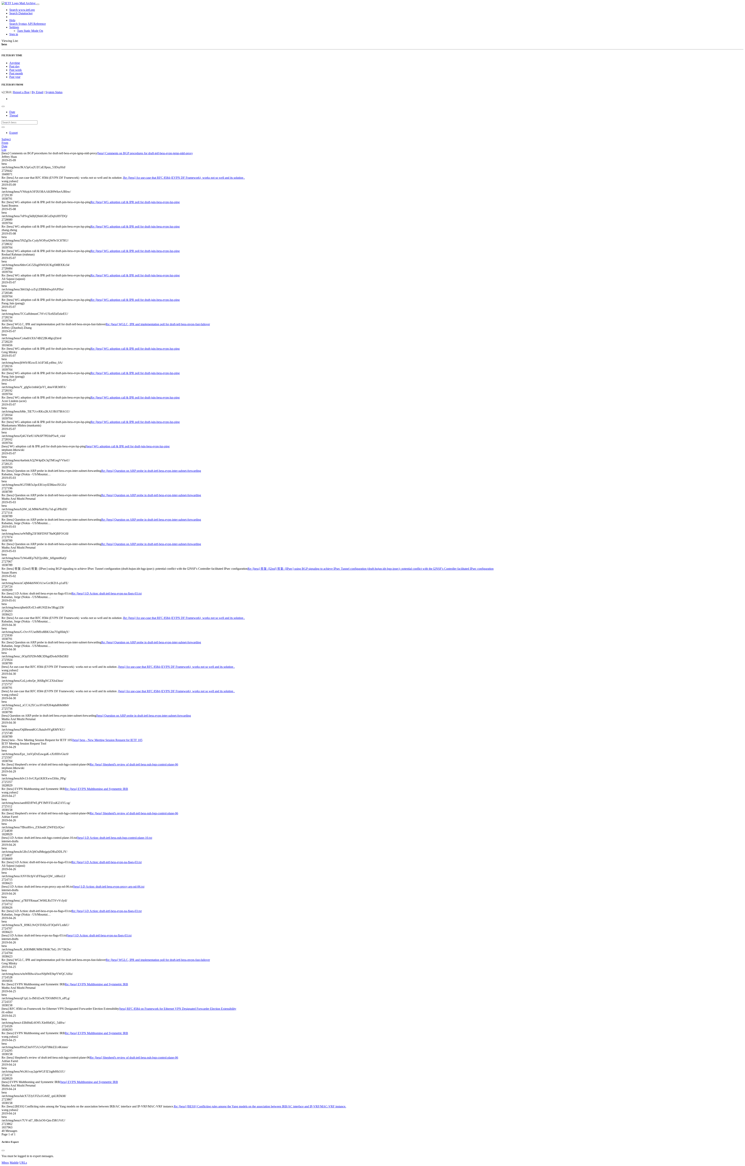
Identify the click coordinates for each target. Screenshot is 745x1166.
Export (13, 132)
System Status (53, 92)
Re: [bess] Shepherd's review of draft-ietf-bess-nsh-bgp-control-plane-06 (134, 764)
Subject (6, 139)
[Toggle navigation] (37, 4)
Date (12, 112)
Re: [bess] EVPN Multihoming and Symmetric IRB (96, 789)
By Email (37, 92)
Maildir (14, 1162)
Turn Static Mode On (30, 30)
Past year (14, 77)
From (5, 142)
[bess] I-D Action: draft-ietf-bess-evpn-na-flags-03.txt (99, 935)
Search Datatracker (21, 13)
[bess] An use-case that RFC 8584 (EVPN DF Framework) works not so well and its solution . (176, 666)
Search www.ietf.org (22, 9)
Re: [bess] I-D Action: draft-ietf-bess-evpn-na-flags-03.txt (107, 593)
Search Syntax (18, 23)
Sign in (13, 34)
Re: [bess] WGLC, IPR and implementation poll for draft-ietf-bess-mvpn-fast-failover (158, 324)
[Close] (3, 1150)
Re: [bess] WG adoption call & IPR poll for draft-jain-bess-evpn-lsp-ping (135, 202)
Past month (16, 73)
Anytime (14, 63)
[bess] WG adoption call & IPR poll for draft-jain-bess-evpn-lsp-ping (128, 446)
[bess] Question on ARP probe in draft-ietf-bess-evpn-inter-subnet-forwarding (143, 715)
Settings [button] (14, 27)
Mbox (5, 1162)
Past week (15, 70)
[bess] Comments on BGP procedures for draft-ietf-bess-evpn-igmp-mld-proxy (145, 153)
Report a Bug (21, 92)
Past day (14, 66)
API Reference (37, 23)
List (4, 149)
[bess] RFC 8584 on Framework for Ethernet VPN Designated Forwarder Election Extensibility (177, 1008)
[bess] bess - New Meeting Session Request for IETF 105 (107, 740)
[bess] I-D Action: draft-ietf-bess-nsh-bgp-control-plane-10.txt (114, 837)
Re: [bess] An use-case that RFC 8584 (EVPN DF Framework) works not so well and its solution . (184, 177)
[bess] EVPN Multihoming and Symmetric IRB (89, 1082)
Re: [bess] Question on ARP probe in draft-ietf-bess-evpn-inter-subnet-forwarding (151, 470)
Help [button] (12, 20)
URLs (23, 1162)
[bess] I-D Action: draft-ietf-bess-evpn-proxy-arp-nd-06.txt (108, 886)
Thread (13, 115)
